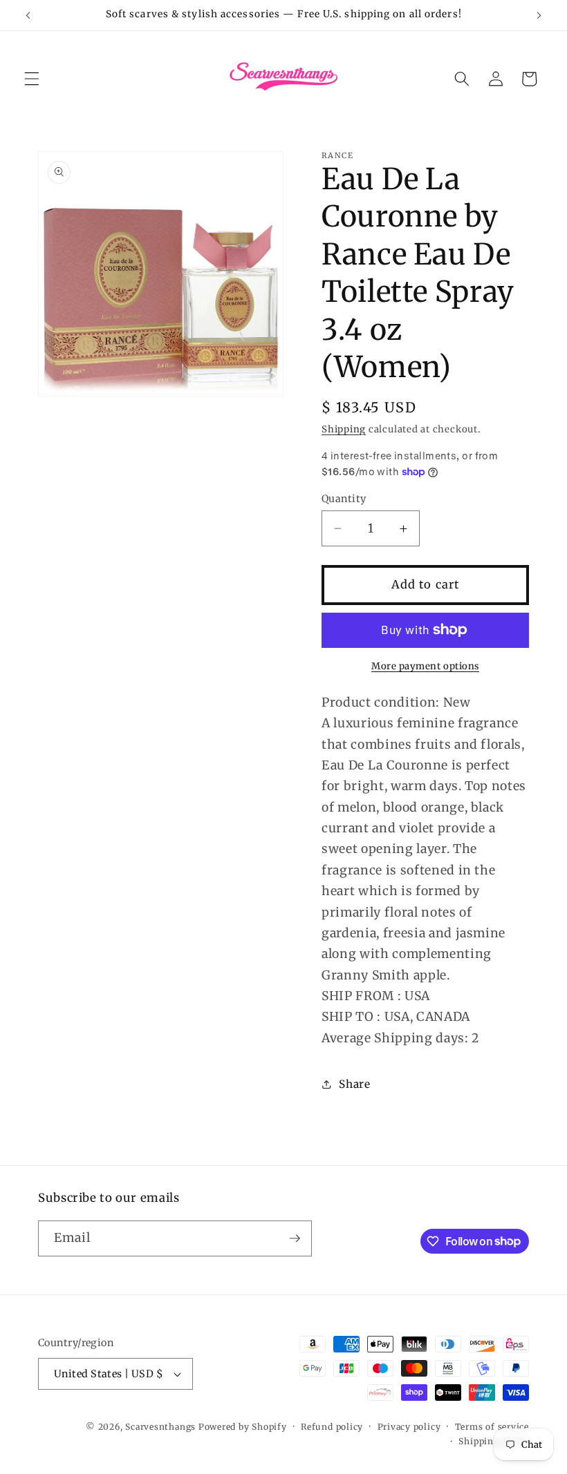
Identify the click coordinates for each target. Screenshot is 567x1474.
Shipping (344, 429)
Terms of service (492, 1427)
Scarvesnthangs (160, 1427)
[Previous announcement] (28, 15)
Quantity (344, 498)
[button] (31, 78)
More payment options (425, 666)
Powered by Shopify (242, 1427)
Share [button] (354, 1084)
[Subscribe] (294, 1238)
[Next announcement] (538, 15)
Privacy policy (409, 1427)
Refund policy (332, 1427)
